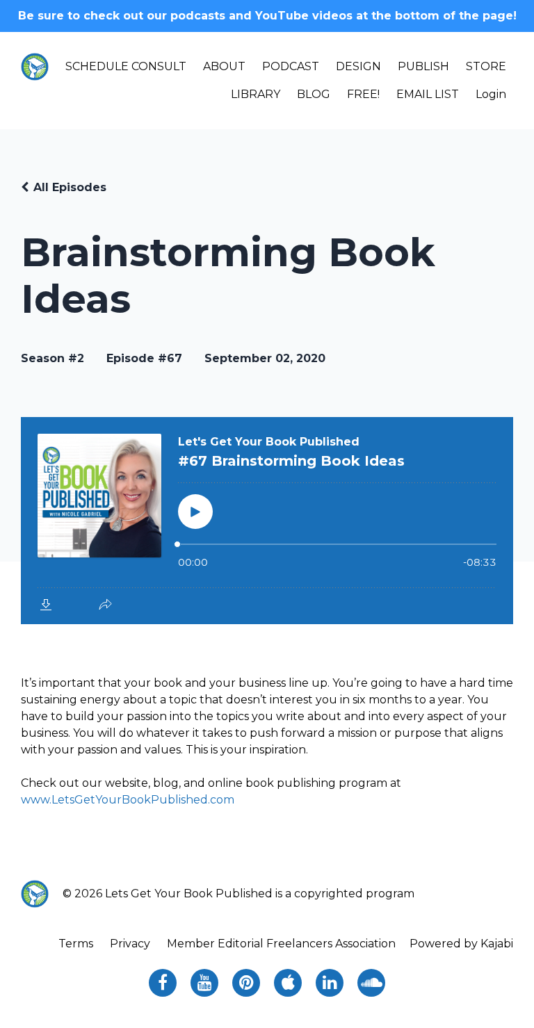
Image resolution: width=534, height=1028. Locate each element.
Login (491, 94)
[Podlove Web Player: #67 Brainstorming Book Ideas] (267, 520)
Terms (75, 943)
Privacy (130, 943)
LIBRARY (255, 94)
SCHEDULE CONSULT (125, 66)
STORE (486, 66)
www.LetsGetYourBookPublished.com (127, 799)
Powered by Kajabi (461, 943)
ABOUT (224, 66)
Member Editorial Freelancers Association (281, 943)
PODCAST (290, 66)
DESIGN (358, 66)
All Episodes (69, 187)
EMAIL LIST (427, 94)
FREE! (363, 94)
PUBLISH (423, 66)
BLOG (313, 94)
